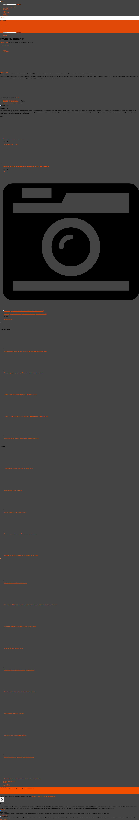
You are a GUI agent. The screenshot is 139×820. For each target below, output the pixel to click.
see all (17, 97)
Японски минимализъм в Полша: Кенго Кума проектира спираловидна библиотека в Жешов (25, 351)
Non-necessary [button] (3, 815)
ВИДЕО (4, 11)
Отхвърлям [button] (39, 796)
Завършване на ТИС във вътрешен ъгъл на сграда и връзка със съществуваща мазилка (26, 166)
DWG (5, 45)
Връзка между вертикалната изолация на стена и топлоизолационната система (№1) (25, 314)
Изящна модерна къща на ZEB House (13, 490)
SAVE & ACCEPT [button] (4, 819)
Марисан (6, 172)
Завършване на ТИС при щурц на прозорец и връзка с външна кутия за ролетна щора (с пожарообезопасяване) (30, 604)
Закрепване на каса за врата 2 (10, 103)
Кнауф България (4, 42)
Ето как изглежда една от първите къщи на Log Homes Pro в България (21, 555)
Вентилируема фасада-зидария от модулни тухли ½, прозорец (19, 757)
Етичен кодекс (6, 784)
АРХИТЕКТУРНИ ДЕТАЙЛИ (9, 7)
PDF (8, 45)
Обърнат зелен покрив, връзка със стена (13, 139)
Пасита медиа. (30, 788)
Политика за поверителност (9, 781)
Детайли (5, 35)
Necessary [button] (2, 809)
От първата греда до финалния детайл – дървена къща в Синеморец (20, 534)
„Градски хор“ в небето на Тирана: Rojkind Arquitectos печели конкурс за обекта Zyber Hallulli (26, 416)
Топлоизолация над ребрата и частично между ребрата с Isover (19, 670)
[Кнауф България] (9, 71)
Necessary (4, 811)
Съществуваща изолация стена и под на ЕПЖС (15, 735)
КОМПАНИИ (6, 12)
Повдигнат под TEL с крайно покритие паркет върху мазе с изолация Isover (22, 778)
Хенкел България (8, 319)
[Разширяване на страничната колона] (0, 322)
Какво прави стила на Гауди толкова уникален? (15, 512)
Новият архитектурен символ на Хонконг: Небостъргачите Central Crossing (21, 438)
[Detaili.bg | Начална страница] (2, 2)
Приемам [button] (34, 796)
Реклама (5, 782)
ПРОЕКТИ (5, 8)
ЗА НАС (4, 14)
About (4, 50)
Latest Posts (6, 51)
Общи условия (6, 785)
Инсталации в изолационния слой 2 (11, 101)
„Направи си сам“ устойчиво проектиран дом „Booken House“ (18, 468)
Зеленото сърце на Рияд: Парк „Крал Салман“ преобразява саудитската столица (23, 373)
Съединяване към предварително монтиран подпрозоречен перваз (20, 626)
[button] (3, 20)
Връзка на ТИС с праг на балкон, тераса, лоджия (15, 583)
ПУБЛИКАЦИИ (6, 10)
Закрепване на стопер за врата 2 (10, 100)
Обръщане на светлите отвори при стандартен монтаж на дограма (20, 691)
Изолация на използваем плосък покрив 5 (14, 713)
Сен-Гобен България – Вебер (11, 144)
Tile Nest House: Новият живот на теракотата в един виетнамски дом (20, 394)
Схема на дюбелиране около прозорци (13, 648)
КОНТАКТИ (5, 15)
